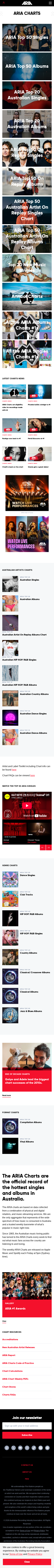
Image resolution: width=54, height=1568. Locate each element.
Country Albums (28, 953)
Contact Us (27, 1465)
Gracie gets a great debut (38, 467)
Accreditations (10, 1339)
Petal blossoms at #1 (36, 439)
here (14, 769)
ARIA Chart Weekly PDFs (15, 1379)
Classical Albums (29, 992)
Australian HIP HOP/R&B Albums (19, 685)
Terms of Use (16, 1554)
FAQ (27, 1479)
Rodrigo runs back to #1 (11, 439)
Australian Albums (29, 599)
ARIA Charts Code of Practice (18, 1363)
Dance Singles (27, 875)
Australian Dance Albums (33, 733)
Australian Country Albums (34, 694)
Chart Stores (9, 1387)
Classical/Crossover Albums (35, 972)
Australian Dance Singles (33, 714)
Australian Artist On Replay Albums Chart (24, 635)
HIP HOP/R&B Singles (31, 934)
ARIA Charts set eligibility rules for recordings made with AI (12, 407)
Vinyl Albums (27, 1142)
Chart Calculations (12, 1371)
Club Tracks (26, 895)
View (4, 1321)
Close (27, 1562)
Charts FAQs (9, 1395)
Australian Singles (29, 580)
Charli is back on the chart (12, 467)
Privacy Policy (35, 1554)
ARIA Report (8, 1355)
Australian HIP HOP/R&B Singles (19, 660)
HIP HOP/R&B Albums (31, 914)
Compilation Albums (31, 1122)
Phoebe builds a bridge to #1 (39, 405)
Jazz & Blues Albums (31, 1011)
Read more (6, 1095)
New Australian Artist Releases (18, 1347)
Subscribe (27, 1435)
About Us (27, 1472)
